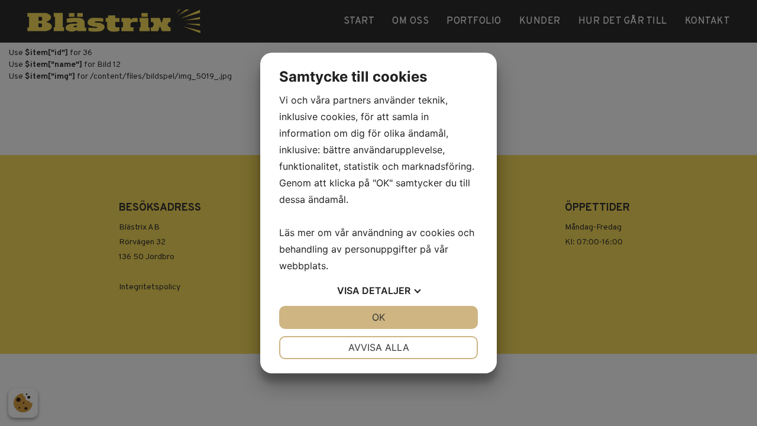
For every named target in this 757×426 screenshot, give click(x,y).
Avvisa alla (378, 347)
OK (378, 317)
